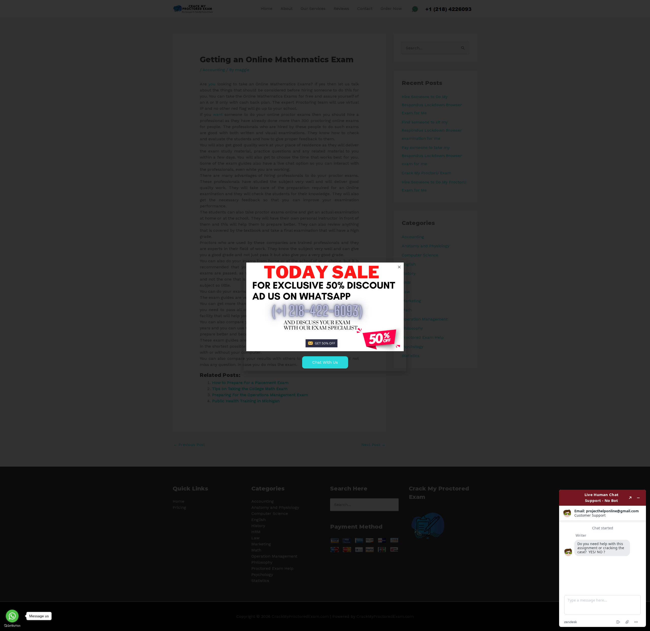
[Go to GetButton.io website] (12, 625)
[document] (325, 315)
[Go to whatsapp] (12, 616)
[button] (399, 267)
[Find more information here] (602, 558)
